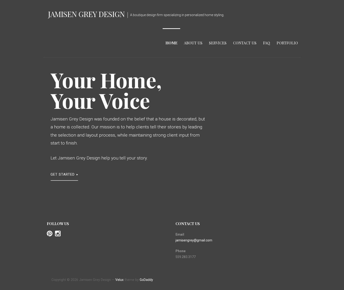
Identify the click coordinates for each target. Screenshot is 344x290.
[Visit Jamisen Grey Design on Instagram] (58, 235)
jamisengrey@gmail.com (194, 240)
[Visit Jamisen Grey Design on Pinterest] (49, 235)
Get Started (63, 174)
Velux (119, 280)
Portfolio (287, 42)
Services (218, 42)
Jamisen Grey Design (86, 14)
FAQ (266, 42)
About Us (193, 42)
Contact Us (244, 42)
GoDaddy (146, 280)
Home (171, 42)
